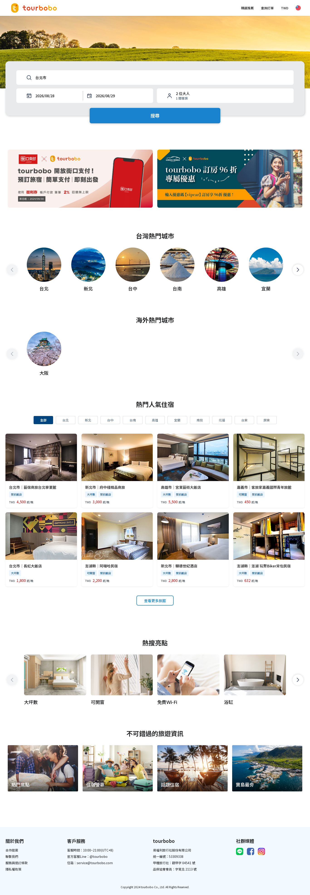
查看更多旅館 (155, 600)
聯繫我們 (11, 856)
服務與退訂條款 (16, 863)
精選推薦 (247, 8)
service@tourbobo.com (95, 863)
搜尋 (155, 115)
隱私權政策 (13, 869)
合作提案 (11, 850)
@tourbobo (99, 856)
